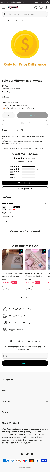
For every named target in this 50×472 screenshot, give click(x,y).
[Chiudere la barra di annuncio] (47, 1)
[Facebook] (12, 130)
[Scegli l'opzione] (6, 288)
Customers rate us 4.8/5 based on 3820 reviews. (22, 148)
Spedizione (5, 88)
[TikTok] (27, 454)
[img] (7, 203)
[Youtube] (32, 454)
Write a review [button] (25, 183)
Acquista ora (25, 123)
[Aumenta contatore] (13, 115)
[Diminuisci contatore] (4, 115)
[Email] (22, 130)
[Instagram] (22, 454)
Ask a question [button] (25, 188)
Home (4, 21)
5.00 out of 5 (31, 158)
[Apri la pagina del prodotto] (12, 259)
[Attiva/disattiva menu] (3, 7)
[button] (25, 14)
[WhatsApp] (17, 130)
